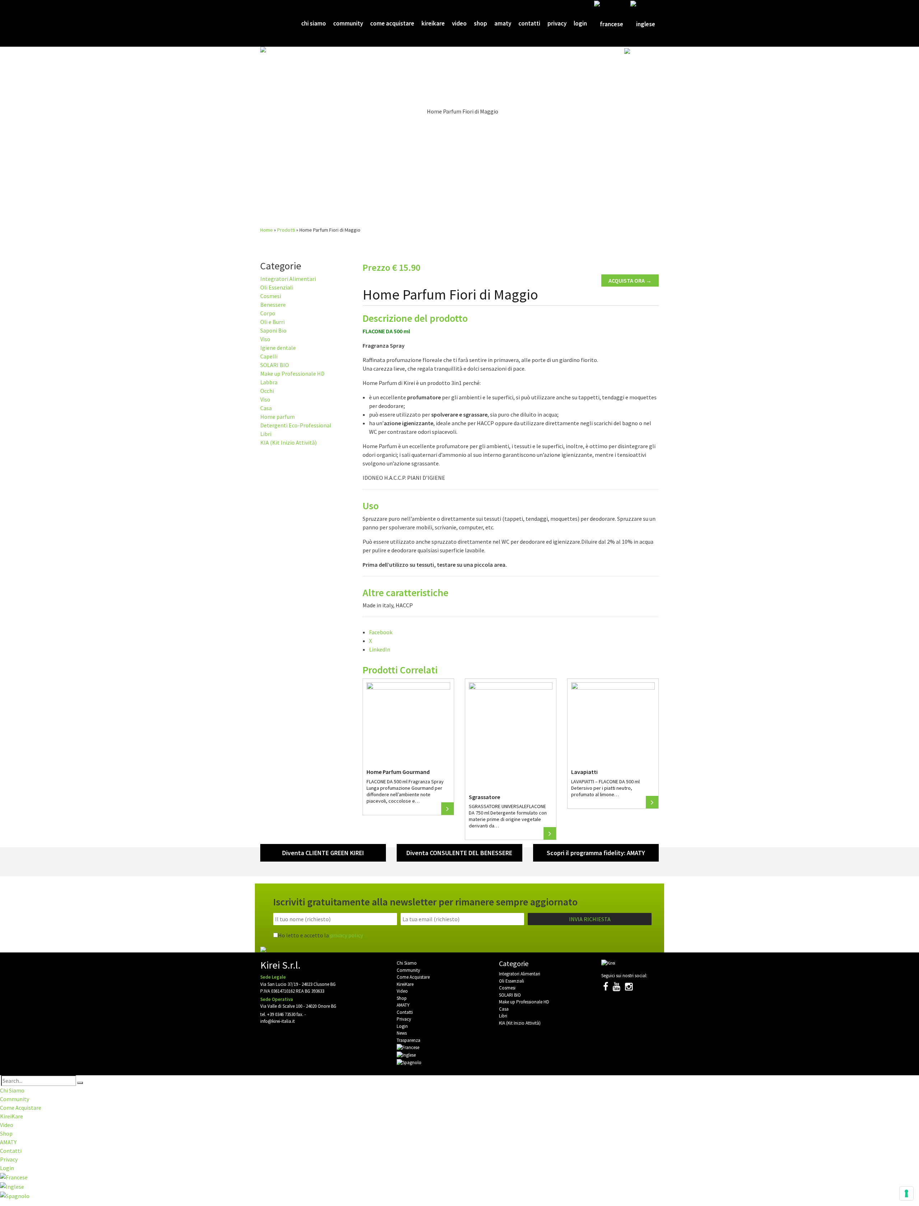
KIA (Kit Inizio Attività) (288, 442)
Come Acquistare (392, 23)
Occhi (267, 390)
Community (348, 23)
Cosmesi (270, 296)
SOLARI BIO (274, 364)
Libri (265, 433)
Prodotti (286, 230)
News (402, 1033)
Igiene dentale (278, 347)
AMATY (502, 23)
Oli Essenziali (276, 287)
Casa (266, 408)
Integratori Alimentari (288, 278)
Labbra (268, 382)
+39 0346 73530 (281, 1014)
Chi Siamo (313, 23)
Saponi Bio (273, 330)
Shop (480, 23)
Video (459, 23)
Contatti (529, 23)
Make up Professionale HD (292, 373)
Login (580, 23)
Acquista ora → (630, 280)
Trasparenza (408, 1040)
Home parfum (277, 416)
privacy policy (346, 935)
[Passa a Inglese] (643, 23)
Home (266, 230)
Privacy (556, 23)
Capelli (268, 356)
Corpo (267, 313)
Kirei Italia (272, 23)
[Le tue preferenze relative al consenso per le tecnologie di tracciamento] (906, 1193)
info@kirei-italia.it (277, 1021)
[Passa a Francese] (609, 23)
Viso (265, 339)
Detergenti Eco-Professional (295, 425)
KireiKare (433, 23)
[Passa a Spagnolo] (640, 71)
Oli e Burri (272, 321)
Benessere (273, 304)
